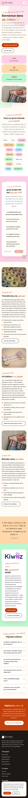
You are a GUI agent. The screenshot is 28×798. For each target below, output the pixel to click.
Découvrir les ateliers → (11, 504)
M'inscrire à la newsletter (14, 723)
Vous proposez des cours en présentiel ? (13, 671)
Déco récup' (5, 754)
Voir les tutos (8, 50)
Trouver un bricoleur (13, 615)
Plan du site (5, 776)
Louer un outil (11, 610)
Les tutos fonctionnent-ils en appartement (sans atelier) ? (12, 661)
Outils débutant (6, 764)
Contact (4, 771)
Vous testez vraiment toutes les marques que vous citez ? (13, 652)
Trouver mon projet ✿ (10, 45)
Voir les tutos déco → (10, 341)
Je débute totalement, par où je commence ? (13, 643)
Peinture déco (5, 761)
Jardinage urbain (6, 757)
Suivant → (18, 251)
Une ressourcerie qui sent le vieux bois (12, 220)
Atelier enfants (6, 759)
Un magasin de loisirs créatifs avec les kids (13, 235)
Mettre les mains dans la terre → (13, 423)
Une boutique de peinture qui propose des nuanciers (12, 244)
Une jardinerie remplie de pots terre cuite (13, 228)
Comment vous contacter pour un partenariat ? (12, 688)
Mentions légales (6, 774)
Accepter (7, 793)
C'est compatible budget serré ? (11, 680)
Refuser (16, 793)
